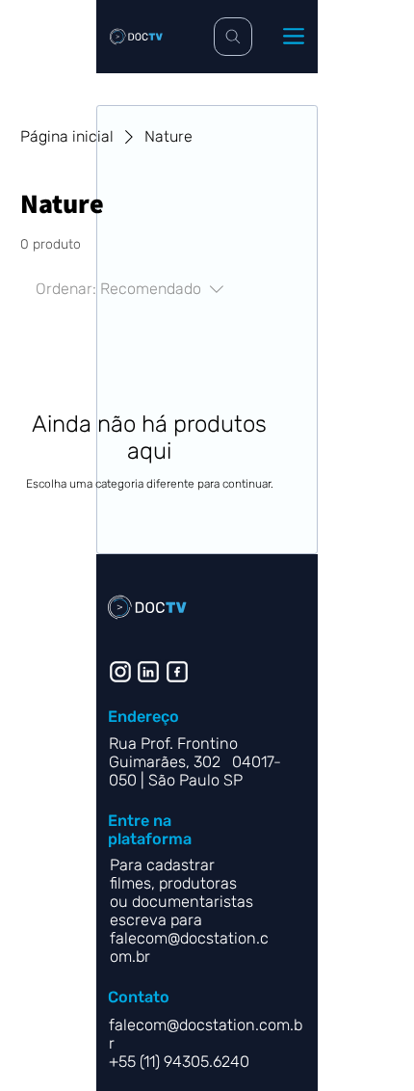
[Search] (233, 36)
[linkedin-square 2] (177, 671)
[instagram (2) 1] (120, 671)
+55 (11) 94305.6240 (181, 1061)
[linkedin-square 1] (148, 671)
